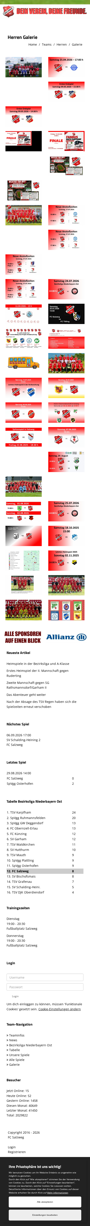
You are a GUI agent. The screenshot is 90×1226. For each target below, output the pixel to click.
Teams (47, 44)
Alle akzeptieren (45, 1202)
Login (12, 1147)
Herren (62, 44)
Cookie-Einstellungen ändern (59, 1009)
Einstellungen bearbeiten (45, 1215)
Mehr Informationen (57, 1192)
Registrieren (17, 1152)
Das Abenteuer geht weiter (26, 695)
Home (32, 44)
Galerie (77, 44)
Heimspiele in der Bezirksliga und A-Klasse (38, 664)
